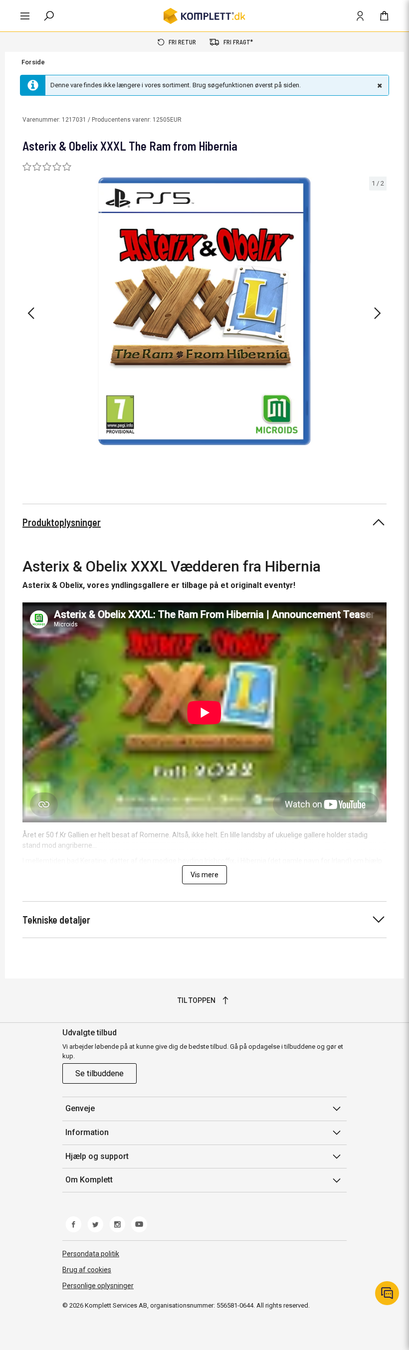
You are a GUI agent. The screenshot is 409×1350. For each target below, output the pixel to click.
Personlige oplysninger (98, 1286)
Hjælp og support (97, 1156)
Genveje (80, 1108)
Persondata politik (90, 1254)
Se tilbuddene (99, 1073)
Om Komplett (89, 1179)
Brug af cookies (86, 1270)
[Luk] (379, 85)
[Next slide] (378, 313)
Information (87, 1132)
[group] (204, 311)
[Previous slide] (31, 313)
